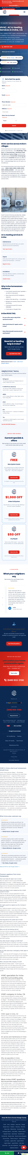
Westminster (13, 1129)
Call (8, 1153)
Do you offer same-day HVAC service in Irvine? (12, 318)
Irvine (8, 1124)
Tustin (14, 361)
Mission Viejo (11, 1136)
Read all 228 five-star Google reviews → (9, 866)
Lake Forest (20, 361)
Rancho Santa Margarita (20, 1136)
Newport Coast (7, 1133)
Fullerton (12, 1126)
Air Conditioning (11, 736)
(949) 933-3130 (8, 46)
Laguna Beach (15, 1143)
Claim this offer (14, 477)
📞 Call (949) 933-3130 (14, 353)
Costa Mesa (14, 1131)
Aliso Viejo (21, 1143)
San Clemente (22, 1145)
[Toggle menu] (24, 11)
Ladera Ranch (22, 1138)
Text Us (22, 1153)
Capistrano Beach (14, 1147)
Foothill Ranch (21, 1133)
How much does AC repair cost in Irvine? (13, 325)
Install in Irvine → (7, 278)
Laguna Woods (20, 1140)
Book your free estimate (8, 51)
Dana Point (4, 1145)
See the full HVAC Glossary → (9, 424)
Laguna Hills (13, 1140)
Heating (19, 736)
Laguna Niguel (7, 1143)
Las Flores (6, 1140)
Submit (14, 125)
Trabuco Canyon (14, 1138)
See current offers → (14, 5)
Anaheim (13, 1124)
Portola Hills (4, 1136)
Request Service (14, 715)
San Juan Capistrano (13, 1145)
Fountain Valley (20, 1129)
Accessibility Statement (14, 760)
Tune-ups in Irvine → (8, 249)
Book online (14, 673)
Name (3, 88)
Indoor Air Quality (9, 740)
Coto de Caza (6, 1138)
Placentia (18, 1126)
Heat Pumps (20, 740)
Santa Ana (18, 1124)
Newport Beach (5, 363)
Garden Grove (6, 1126)
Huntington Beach (7, 1131)
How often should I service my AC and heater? (13, 332)
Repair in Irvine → (7, 264)
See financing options (14, 643)
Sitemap (14, 753)
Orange (23, 1124)
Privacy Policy (14, 756)
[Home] (4, 12)
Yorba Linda (6, 1129)
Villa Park (23, 1126)
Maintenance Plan (14, 745)
